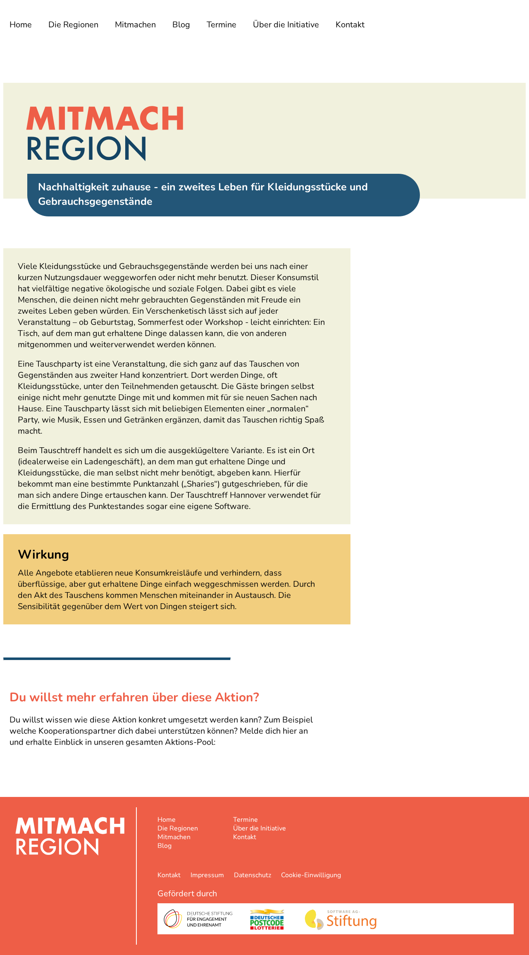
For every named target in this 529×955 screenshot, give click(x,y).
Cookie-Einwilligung (311, 875)
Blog (181, 24)
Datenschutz (252, 875)
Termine (221, 24)
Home (21, 24)
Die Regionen (73, 24)
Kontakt (350, 24)
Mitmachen (135, 24)
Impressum (207, 875)
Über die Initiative (286, 24)
